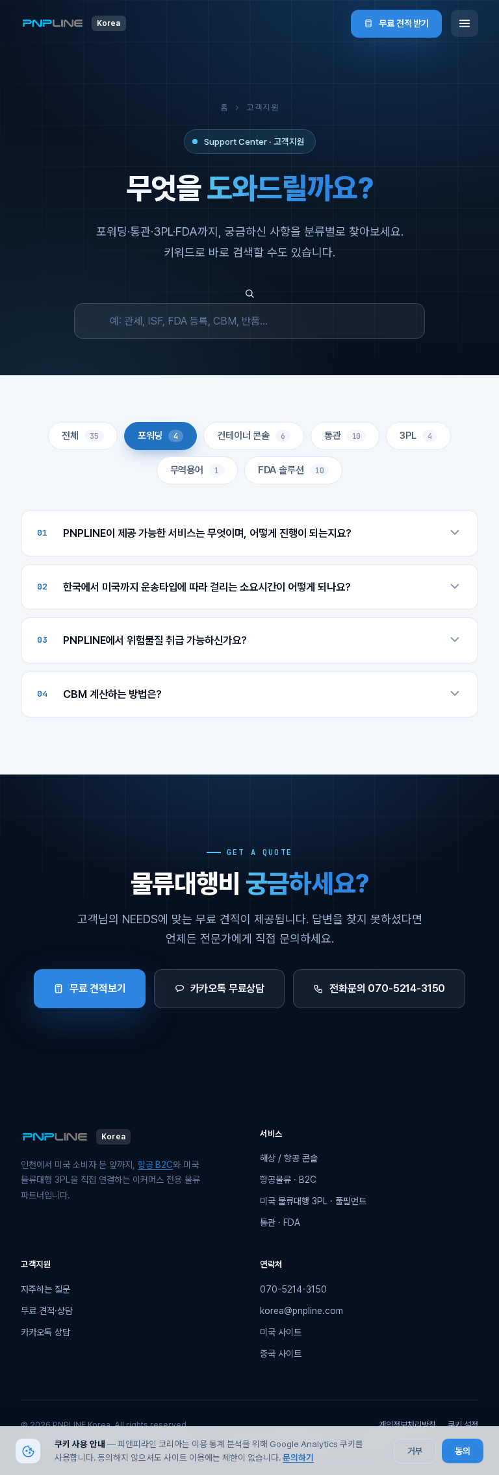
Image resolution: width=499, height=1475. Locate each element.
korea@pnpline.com (301, 1311)
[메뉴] (464, 23)
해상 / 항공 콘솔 (289, 1158)
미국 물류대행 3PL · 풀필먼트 (313, 1201)
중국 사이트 (280, 1353)
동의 (462, 1451)
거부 (415, 1451)
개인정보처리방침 (407, 1425)
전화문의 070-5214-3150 (387, 988)
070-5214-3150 (293, 1289)
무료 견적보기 (98, 988)
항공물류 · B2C (288, 1179)
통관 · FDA (280, 1222)
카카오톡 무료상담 (227, 988)
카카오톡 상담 (45, 1332)
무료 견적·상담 (47, 1311)
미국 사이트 (280, 1332)
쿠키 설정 (463, 1425)
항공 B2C (155, 1164)
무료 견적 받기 (404, 23)
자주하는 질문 (45, 1289)
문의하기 (298, 1457)
